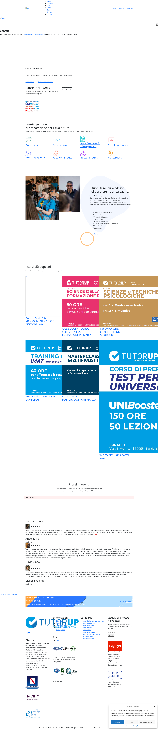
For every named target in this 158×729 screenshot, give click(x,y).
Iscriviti (111, 635)
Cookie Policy (129, 726)
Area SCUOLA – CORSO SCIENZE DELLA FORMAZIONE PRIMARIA (76, 331)
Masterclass (115, 157)
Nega (131, 722)
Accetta (117, 722)
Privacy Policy (136, 726)
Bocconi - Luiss (89, 157)
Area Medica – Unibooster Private (114, 456)
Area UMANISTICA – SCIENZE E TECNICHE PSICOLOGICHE (111, 332)
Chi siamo (50, 3)
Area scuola (60, 145)
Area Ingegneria (35, 157)
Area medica (33, 145)
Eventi (49, 8)
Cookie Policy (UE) (62, 625)
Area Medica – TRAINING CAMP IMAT (40, 398)
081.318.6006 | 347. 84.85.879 (34, 34)
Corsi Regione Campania (91, 634)
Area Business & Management (90, 144)
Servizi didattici (88, 639)
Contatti (49, 12)
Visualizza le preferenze (147, 722)
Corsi (48, 5)
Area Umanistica (62, 157)
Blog (48, 10)
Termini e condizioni (63, 628)
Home (49, 1)
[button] (154, 707)
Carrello (49, 14)
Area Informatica (118, 145)
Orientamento (88, 636)
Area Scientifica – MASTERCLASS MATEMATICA (79, 398)
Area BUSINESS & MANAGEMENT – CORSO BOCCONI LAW (40, 321)
